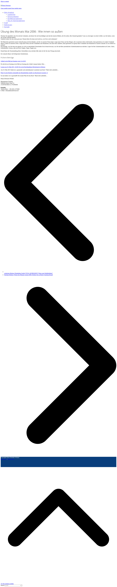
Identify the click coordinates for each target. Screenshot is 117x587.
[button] (11, 8)
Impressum (4, 459)
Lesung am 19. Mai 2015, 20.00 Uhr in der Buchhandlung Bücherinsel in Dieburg (23, 67)
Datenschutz (11, 459)
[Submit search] (21, 585)
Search (2, 585)
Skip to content (5, 1)
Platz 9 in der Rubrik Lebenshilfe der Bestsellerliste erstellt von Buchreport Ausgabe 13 (24, 73)
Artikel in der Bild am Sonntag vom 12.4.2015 (13, 61)
